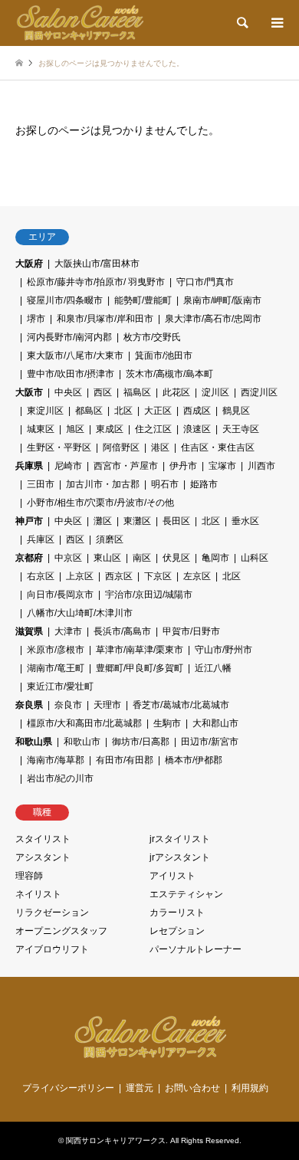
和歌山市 (82, 741)
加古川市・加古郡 (103, 484)
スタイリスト (43, 839)
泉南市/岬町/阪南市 (222, 300)
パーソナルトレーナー (196, 949)
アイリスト (173, 875)
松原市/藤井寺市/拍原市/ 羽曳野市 (96, 282)
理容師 (29, 875)
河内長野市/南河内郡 (69, 337)
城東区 (40, 429)
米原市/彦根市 (55, 649)
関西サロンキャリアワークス (116, 1140)
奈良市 (68, 705)
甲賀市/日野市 (191, 631)
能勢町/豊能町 (143, 300)
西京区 (119, 576)
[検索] (241, 23)
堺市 (36, 318)
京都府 (29, 557)
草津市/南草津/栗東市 (139, 649)
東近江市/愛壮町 (60, 686)
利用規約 (250, 1088)
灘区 (103, 521)
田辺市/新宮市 (209, 741)
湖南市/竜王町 (55, 668)
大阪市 (29, 392)
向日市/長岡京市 (60, 594)
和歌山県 (33, 741)
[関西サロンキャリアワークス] (79, 23)
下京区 (158, 576)
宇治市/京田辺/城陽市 (148, 594)
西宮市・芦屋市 (126, 465)
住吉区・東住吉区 (218, 447)
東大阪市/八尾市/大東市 (75, 355)
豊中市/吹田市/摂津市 (70, 374)
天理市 (107, 705)
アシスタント (43, 857)
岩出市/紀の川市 (60, 778)
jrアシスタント (180, 857)
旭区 (75, 429)
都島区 (89, 410)
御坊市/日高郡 (140, 741)
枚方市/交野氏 (152, 337)
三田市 (40, 484)
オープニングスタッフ (61, 931)
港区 (160, 447)
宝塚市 (222, 465)
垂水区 (245, 521)
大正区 (158, 410)
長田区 (176, 521)
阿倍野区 (121, 447)
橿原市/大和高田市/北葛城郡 (84, 723)
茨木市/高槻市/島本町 (169, 374)
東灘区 (137, 521)
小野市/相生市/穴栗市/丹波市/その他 (100, 502)
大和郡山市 (215, 723)
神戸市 (29, 521)
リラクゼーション (52, 912)
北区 (123, 410)
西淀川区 (259, 392)
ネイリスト (38, 894)
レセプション (177, 931)
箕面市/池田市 (163, 355)
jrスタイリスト (180, 839)
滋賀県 (29, 631)
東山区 (107, 557)
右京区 (40, 576)
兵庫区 (40, 539)
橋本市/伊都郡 (193, 760)
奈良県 (29, 705)
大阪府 (29, 263)
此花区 (176, 392)
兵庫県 (29, 465)
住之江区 (153, 429)
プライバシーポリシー (68, 1088)
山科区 (254, 557)
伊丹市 (183, 465)
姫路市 (204, 484)
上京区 (80, 576)
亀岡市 (215, 557)
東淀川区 (45, 410)
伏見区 (176, 557)
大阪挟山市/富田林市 (97, 263)
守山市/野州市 (223, 649)
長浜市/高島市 (122, 631)
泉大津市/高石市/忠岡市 (213, 318)
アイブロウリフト (52, 949)
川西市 (261, 465)
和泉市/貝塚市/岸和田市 (105, 318)
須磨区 (109, 539)
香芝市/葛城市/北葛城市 (181, 705)
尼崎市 (68, 465)
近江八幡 (213, 668)
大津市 (68, 631)
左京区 (197, 576)
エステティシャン (186, 894)
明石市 (165, 484)
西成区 (197, 410)
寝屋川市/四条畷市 (65, 300)
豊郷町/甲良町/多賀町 (139, 668)
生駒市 (167, 723)
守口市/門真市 (205, 282)
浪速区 (197, 429)
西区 (103, 392)
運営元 (139, 1088)
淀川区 (215, 392)
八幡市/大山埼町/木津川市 (80, 613)
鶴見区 (236, 410)
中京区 (68, 557)
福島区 (137, 392)
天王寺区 (240, 429)
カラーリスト (177, 912)
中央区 (68, 392)
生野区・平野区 (59, 447)
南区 (142, 557)
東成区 (109, 429)
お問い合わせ (192, 1088)
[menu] (276, 23)
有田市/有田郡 (124, 760)
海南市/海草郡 (55, 760)
